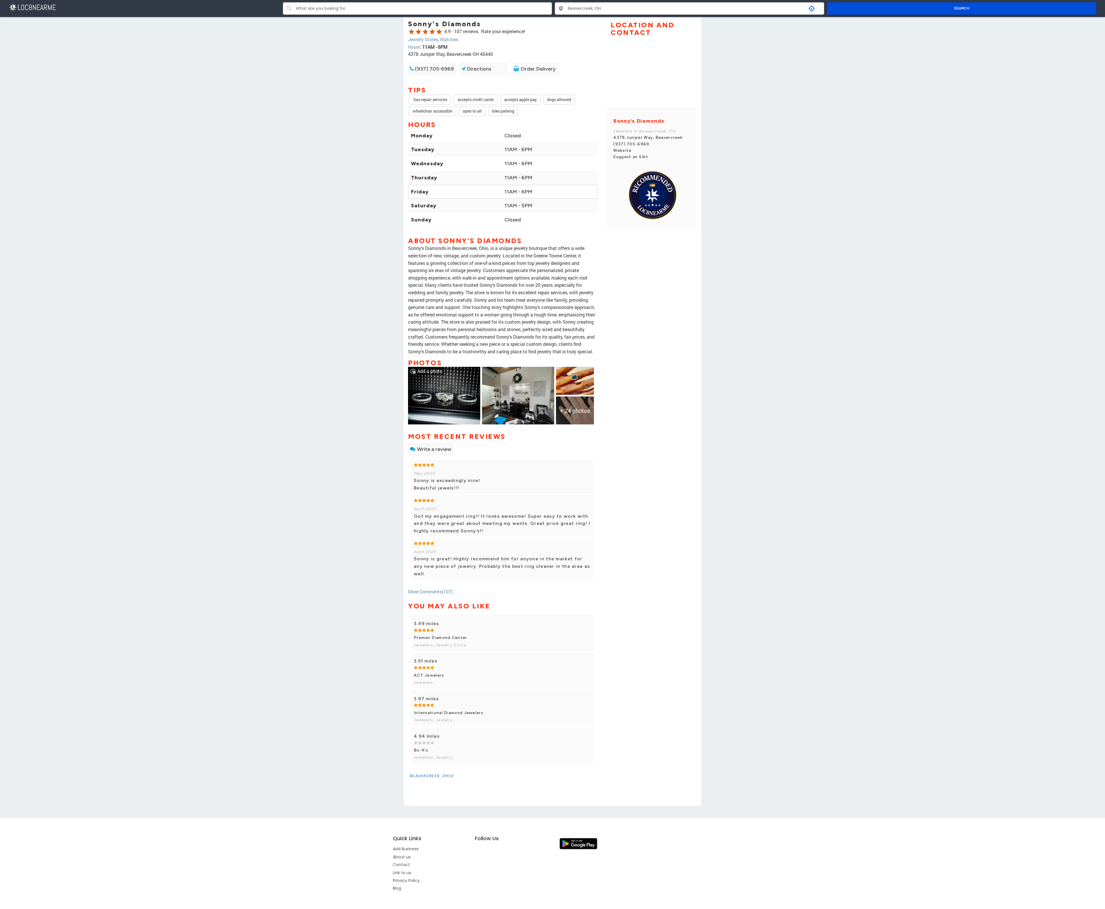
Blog (397, 888)
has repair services (430, 99)
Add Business (406, 849)
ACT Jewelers (429, 675)
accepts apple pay (520, 99)
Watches (449, 39)
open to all (472, 111)
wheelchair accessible (432, 111)
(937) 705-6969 (434, 69)
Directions (478, 69)
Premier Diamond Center (440, 637)
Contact (401, 865)
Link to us (402, 873)
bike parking (503, 111)
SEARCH (961, 8)
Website (622, 150)
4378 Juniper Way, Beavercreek (648, 137)
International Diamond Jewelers (448, 712)
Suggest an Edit (630, 156)
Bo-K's (421, 750)
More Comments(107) (430, 592)
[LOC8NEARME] (32, 7)
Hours (414, 47)
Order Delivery (537, 69)
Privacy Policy (406, 880)
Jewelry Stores (423, 39)
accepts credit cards (476, 99)
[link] (444, 395)
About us (402, 857)
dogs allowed (559, 99)
